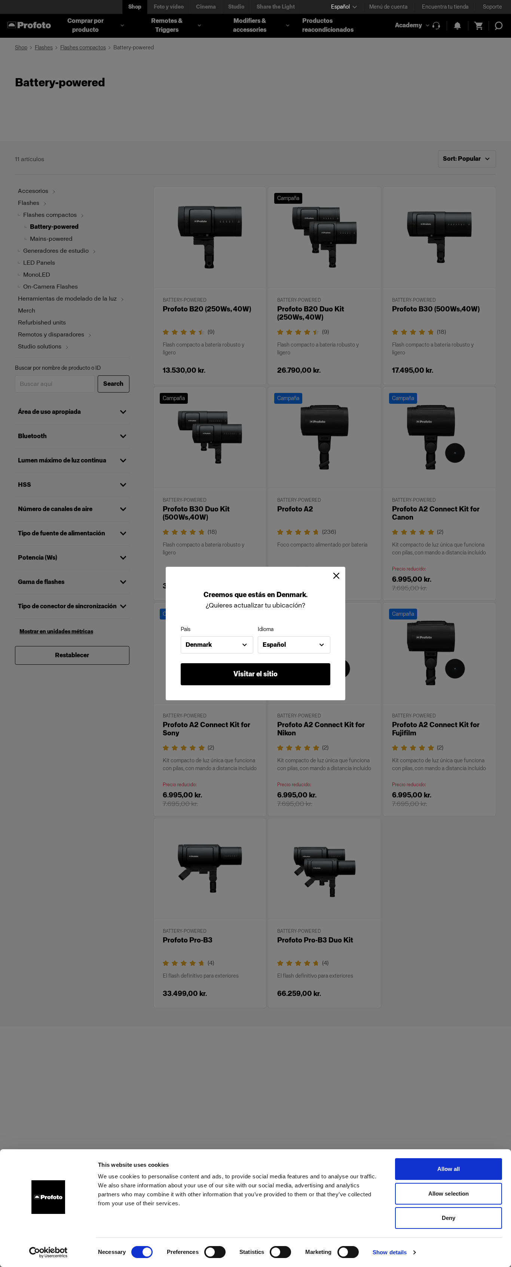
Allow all (448, 1169)
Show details (390, 1252)
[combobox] (217, 645)
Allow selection (448, 1193)
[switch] (215, 1252)
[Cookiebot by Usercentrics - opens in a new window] (48, 1252)
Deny (448, 1218)
